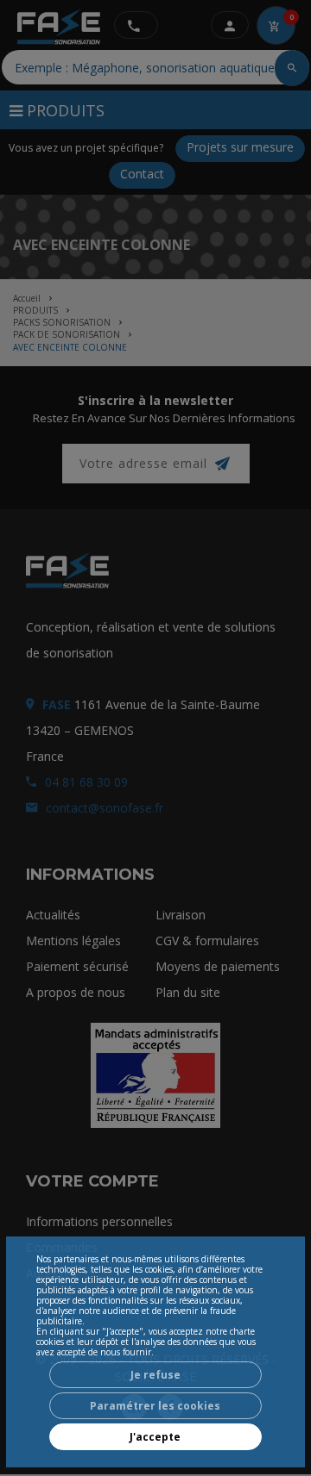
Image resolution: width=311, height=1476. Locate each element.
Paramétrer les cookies (155, 1405)
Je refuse (155, 1374)
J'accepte (155, 1436)
